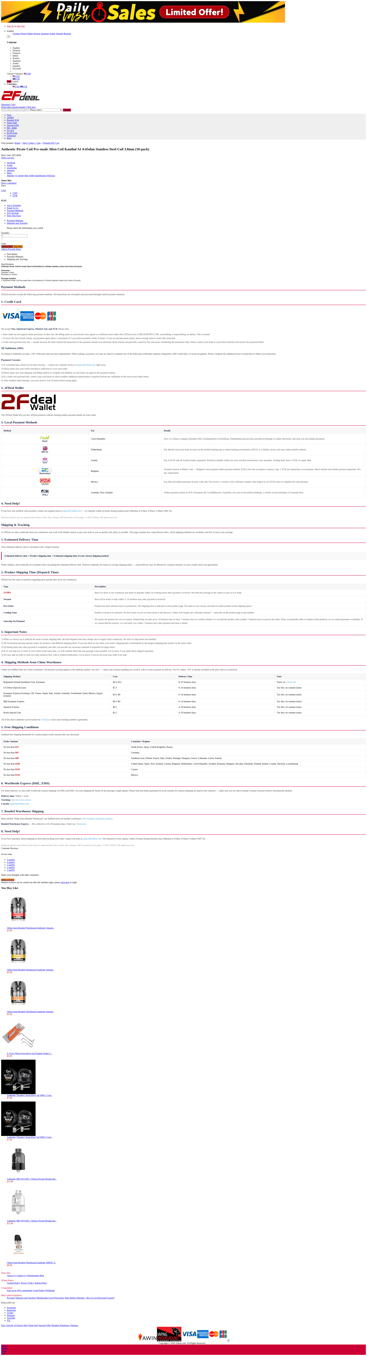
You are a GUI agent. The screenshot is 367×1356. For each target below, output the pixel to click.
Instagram (11, 1310)
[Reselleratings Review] (228, 1340)
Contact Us (21, 1275)
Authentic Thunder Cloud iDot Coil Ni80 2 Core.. (29, 1095)
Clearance (11, 135)
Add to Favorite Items (11, 249)
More (9, 173)
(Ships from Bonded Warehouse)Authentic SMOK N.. (31, 1262)
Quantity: (5, 233)
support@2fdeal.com (86, 365)
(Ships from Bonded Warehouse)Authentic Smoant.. (30, 928)
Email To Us (12, 208)
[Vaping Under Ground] (169, 1340)
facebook (11, 162)
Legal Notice (39, 1290)
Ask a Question (14, 205)
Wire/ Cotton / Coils (32, 143)
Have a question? (9, 183)
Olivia (4, 1351)
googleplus (12, 168)
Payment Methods (15, 210)
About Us (11, 1275)
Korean (37, 33)
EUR (17, 79)
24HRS (10, 117)
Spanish (59, 33)
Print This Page (14, 215)
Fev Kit (10, 130)
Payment (11, 1298)
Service (4, 1348)
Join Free (20, 26)
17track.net (291, 682)
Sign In (10, 26)
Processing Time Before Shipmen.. (70, 1298)
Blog (9, 138)
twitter (10, 165)
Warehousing (33, 1275)
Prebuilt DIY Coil (51, 143)
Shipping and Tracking (17, 223)
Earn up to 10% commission (19, 1290)
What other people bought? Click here (18, 107)
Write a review (7, 158)
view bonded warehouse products (97, 818)
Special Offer (13, 125)
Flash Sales (12, 123)
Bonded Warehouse (61, 1325)
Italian (30, 33)
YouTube (11, 1318)
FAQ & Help (13, 213)
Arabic (52, 33)
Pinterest (11, 1315)
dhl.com (15, 800)
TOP (3, 1353)
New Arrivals (7, 1325)
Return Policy (41, 1283)
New (9, 115)
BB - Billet (12, 128)
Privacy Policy (27, 1283)
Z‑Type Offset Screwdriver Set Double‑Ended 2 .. (29, 1053)
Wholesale (50, 1290)
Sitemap (74, 1325)
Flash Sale (33, 1325)
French (24, 33)
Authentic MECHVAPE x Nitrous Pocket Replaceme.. (31, 1179)
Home (17, 143)
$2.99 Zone (12, 133)
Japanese (45, 33)
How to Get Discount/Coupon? (100, 1298)
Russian (67, 33)
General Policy (13, 1283)
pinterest (10, 170)
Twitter (10, 1313)
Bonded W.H (13, 120)
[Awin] (147, 1340)
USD (28, 73)
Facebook (11, 1307)
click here (65, 882)
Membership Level (45, 1298)
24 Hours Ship (21, 1325)
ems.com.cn (25, 800)
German (16, 33)
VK (8, 1320)
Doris (3, 1346)
